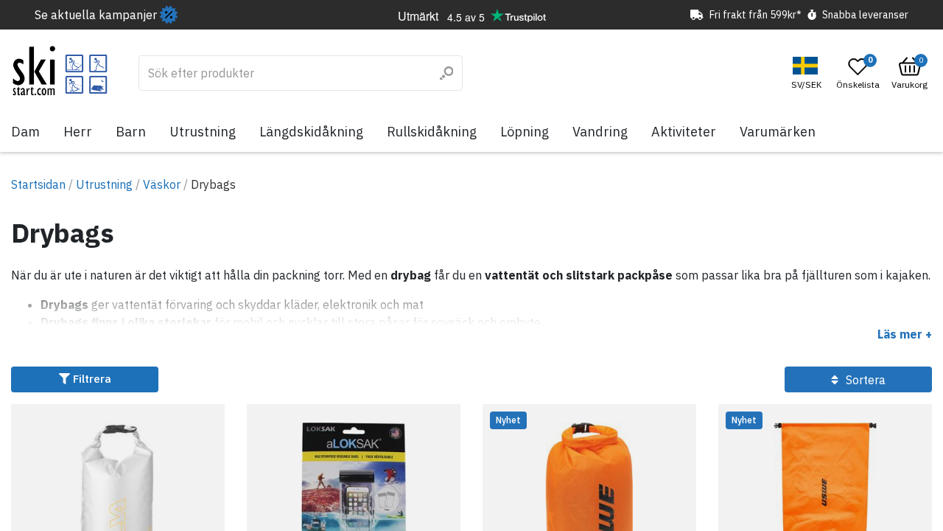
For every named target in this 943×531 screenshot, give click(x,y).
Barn (131, 131)
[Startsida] (60, 70)
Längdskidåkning (311, 131)
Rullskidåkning (432, 131)
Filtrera (90, 379)
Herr (77, 131)
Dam (25, 131)
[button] (808, 73)
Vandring (600, 131)
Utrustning (202, 131)
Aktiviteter (683, 131)
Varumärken (778, 131)
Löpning (524, 131)
